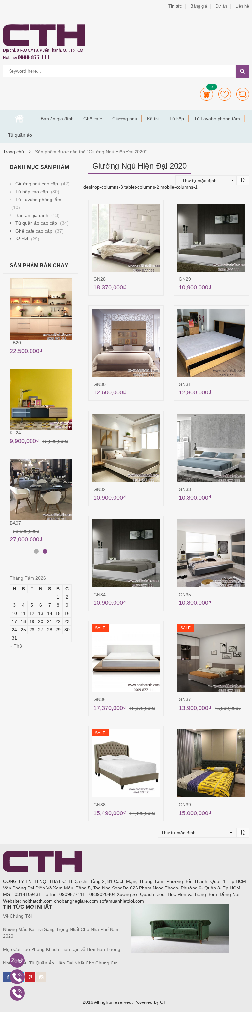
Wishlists (224, 94)
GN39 (185, 804)
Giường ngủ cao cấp (36, 183)
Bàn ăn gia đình (57, 118)
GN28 (100, 279)
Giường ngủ (124, 118)
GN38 (100, 804)
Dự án (221, 6)
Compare (242, 94)
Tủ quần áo (20, 135)
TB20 (15, 342)
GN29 (185, 279)
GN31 (185, 384)
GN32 (100, 489)
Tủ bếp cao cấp (31, 191)
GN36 (100, 699)
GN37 (185, 699)
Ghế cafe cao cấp (33, 231)
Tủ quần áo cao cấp (36, 223)
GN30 (100, 384)
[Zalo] (17, 960)
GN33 (185, 489)
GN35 (185, 594)
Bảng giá (198, 6)
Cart (206, 94)
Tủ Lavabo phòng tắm (217, 118)
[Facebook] (7, 977)
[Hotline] (17, 976)
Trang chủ (19, 118)
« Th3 (16, 646)
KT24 (15, 432)
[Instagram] (41, 977)
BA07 (15, 522)
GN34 (100, 594)
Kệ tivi (153, 118)
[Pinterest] (30, 977)
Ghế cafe (92, 118)
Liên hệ (242, 6)
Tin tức (175, 6)
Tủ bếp (176, 118)
